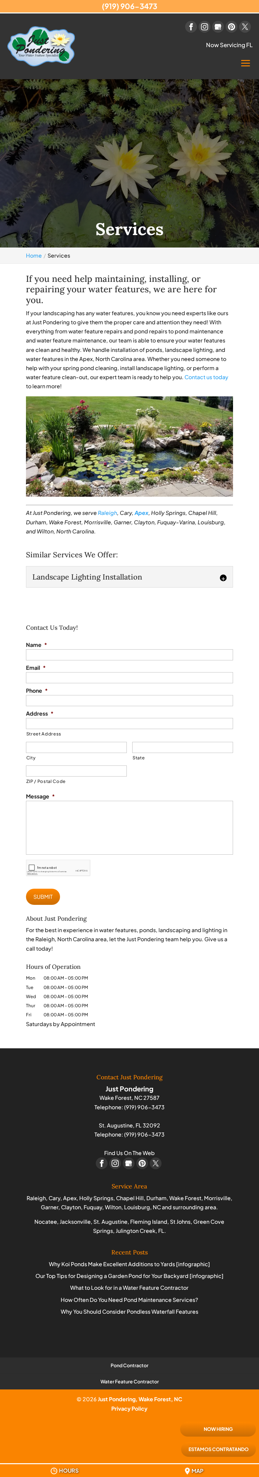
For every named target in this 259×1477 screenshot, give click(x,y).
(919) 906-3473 (129, 6)
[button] (245, 68)
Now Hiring (218, 1429)
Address (40, 713)
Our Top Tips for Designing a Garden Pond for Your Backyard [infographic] (129, 1275)
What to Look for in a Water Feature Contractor (129, 1287)
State (139, 757)
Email (36, 667)
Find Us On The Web (129, 1152)
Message (40, 796)
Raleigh (107, 512)
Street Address (43, 733)
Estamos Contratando (219, 1449)
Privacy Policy (129, 1408)
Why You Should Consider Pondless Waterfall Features (129, 1311)
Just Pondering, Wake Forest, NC (140, 1399)
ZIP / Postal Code (46, 781)
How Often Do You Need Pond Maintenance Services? (129, 1299)
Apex (141, 512)
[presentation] (58, 868)
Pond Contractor (129, 1365)
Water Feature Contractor (129, 1381)
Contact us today (206, 377)
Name (36, 645)
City (31, 757)
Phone (37, 690)
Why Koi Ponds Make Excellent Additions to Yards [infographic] (129, 1264)
